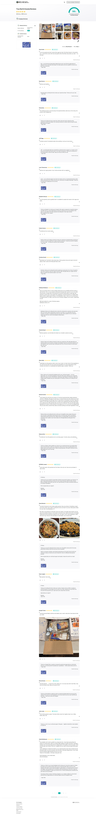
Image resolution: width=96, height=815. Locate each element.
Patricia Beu (41, 107)
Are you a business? (73, 2)
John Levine (41, 711)
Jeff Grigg (41, 138)
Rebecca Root (42, 434)
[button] (64, 2)
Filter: (76, 46)
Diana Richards (42, 503)
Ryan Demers (42, 81)
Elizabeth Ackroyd (43, 196)
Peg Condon (41, 49)
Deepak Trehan (42, 610)
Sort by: (67, 46)
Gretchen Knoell (42, 257)
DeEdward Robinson (43, 287)
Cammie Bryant (42, 330)
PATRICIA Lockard (43, 464)
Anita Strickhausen (43, 739)
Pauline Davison (42, 228)
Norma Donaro (42, 680)
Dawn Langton (42, 574)
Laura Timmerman (43, 167)
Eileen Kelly (41, 360)
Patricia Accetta (42, 394)
